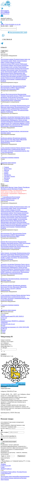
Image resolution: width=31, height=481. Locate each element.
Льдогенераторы (22, 71)
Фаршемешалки (5, 142)
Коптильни (4, 139)
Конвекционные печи (23, 105)
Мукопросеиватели (20, 107)
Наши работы (12, 472)
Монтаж (6, 170)
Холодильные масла (23, 99)
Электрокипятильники (15, 126)
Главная (6, 167)
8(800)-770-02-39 (5, 24)
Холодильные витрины (13, 68)
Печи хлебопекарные (13, 108)
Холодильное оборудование (9, 476)
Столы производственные (8, 147)
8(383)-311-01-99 (15, 24)
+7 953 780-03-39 (7, 39)
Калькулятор (8, 168)
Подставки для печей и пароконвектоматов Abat (15, 151)
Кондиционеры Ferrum (19, 86)
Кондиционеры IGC (6, 86)
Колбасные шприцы (6, 138)
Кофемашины (14, 120)
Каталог (9, 197)
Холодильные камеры (7, 59)
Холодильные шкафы (11, 71)
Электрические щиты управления (11, 100)
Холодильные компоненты (13, 478)
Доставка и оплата (6, 189)
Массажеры (16, 139)
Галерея (6, 179)
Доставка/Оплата (22, 472)
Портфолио (7, 175)
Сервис (16, 187)
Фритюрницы (25, 124)
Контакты (7, 178)
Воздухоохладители (11, 94)
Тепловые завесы (6, 133)
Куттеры (10, 139)
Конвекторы (4, 131)
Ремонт (6, 173)
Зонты (28, 147)
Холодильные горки (12, 70)
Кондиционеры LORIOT (8, 87)
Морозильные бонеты (7, 73)
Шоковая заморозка (21, 77)
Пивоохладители (10, 77)
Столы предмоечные (7, 152)
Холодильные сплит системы (9, 67)
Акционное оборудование (8, 162)
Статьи (3, 473)
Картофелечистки (20, 118)
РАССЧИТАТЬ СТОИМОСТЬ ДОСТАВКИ (13, 384)
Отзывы (6, 181)
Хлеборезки (9, 111)
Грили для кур (25, 117)
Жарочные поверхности (8, 118)
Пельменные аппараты (19, 138)
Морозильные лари (19, 73)
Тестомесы (14, 110)
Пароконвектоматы (19, 121)
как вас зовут (4, 428)
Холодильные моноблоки (21, 65)
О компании (4, 472)
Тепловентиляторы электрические (18, 131)
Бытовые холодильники (8, 79)
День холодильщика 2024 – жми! (18, 32)
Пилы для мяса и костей (8, 141)
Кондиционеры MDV (13, 89)
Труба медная (12, 97)
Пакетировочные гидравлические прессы (13, 149)
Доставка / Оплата (9, 176)
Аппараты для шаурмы (7, 117)
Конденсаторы (22, 94)
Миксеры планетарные (7, 107)
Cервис (6, 171)
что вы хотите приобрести (8, 436)
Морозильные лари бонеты (9, 74)
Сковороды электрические (12, 124)
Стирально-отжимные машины (10, 157)
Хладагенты (19, 97)
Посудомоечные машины (17, 123)
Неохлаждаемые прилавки (14, 76)
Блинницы (17, 117)
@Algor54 (4, 47)
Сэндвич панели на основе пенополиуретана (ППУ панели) (10, 63)
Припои (3, 94)
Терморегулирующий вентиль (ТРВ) (11, 95)
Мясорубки (23, 139)
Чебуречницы (5, 126)
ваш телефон (4, 432)
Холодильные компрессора (9, 99)
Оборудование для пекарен (9, 105)
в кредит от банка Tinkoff (8, 384)
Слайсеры (18, 141)
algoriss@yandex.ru (6, 18)
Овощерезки (9, 121)
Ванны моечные (21, 147)
